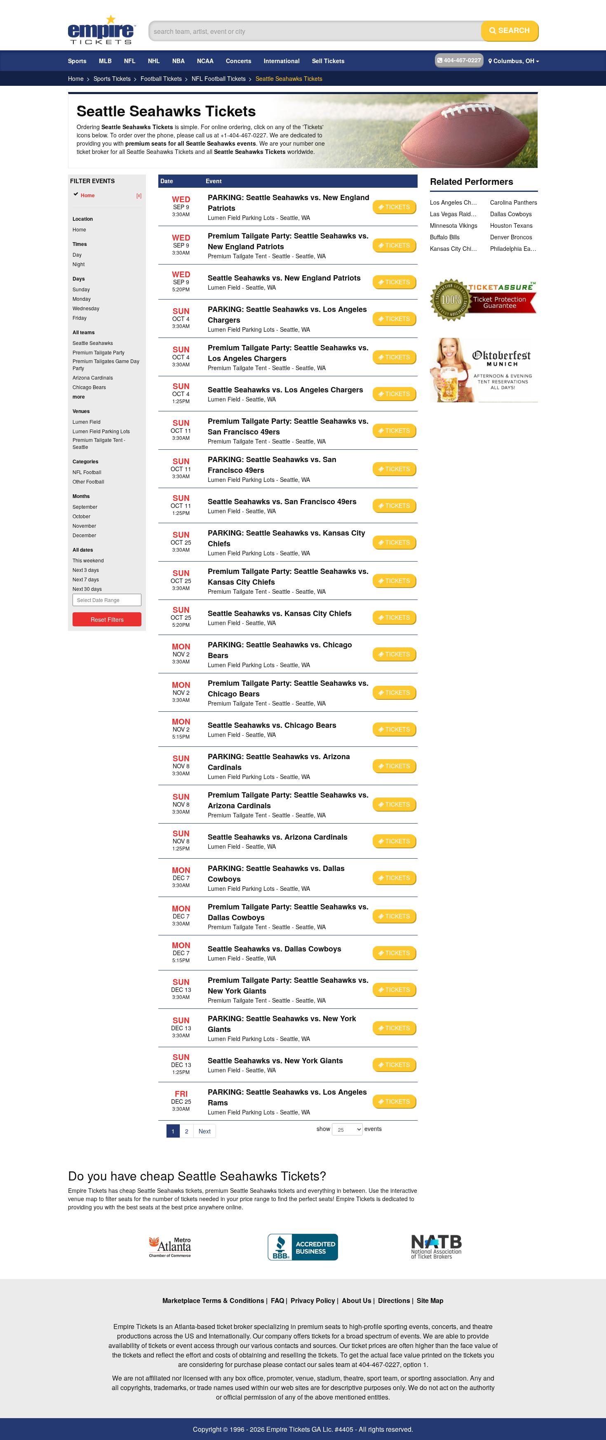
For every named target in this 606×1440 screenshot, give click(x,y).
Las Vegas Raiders (454, 214)
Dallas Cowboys (511, 214)
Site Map (430, 1300)
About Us (356, 1300)
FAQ (277, 1300)
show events (349, 1128)
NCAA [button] (205, 61)
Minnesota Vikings (453, 225)
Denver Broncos (511, 237)
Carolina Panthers (513, 202)
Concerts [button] (238, 61)
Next (205, 1131)
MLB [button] (105, 61)
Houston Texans (511, 225)
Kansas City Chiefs (454, 248)
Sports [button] (77, 61)
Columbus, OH (514, 61)
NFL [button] (130, 61)
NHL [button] (154, 61)
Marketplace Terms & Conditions (213, 1300)
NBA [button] (178, 61)
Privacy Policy (313, 1300)
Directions (394, 1300)
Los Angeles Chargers (454, 202)
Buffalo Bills (445, 237)
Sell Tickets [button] (328, 61)
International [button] (282, 61)
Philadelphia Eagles (514, 248)
